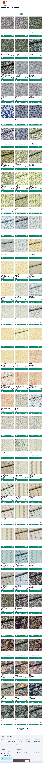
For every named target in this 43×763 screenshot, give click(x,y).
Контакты (3, 749)
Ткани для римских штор (37, 739)
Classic (2, 741)
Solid (2, 746)
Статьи (28, 752)
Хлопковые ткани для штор (12, 741)
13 (27, 14)
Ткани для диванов (36, 741)
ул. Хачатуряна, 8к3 (6, 751)
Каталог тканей (9, 736)
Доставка (29, 750)
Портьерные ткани (19, 739)
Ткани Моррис (27, 741)
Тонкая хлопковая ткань (29, 737)
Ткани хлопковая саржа (37, 742)
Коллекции (3, 736)
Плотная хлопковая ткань (38, 737)
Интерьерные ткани (10, 737)
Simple (2, 744)
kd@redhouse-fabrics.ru (7, 755)
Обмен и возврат (39, 750)
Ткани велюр (9, 744)
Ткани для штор (9, 739)
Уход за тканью (21, 750)
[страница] (12, 14)
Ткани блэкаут (27, 739)
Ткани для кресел (28, 742)
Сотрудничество (22, 752)
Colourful (2, 737)
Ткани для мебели (19, 741)
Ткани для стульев (10, 742)
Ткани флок (18, 744)
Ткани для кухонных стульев (21, 742)
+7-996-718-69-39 (6, 753)
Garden (2, 739)
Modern (2, 742)
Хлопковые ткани (19, 737)
